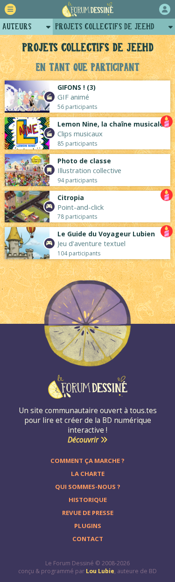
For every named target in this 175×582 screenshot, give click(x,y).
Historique (88, 499)
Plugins (87, 526)
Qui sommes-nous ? (87, 486)
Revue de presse (87, 512)
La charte (88, 473)
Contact (87, 539)
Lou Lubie (100, 571)
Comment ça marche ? (87, 460)
